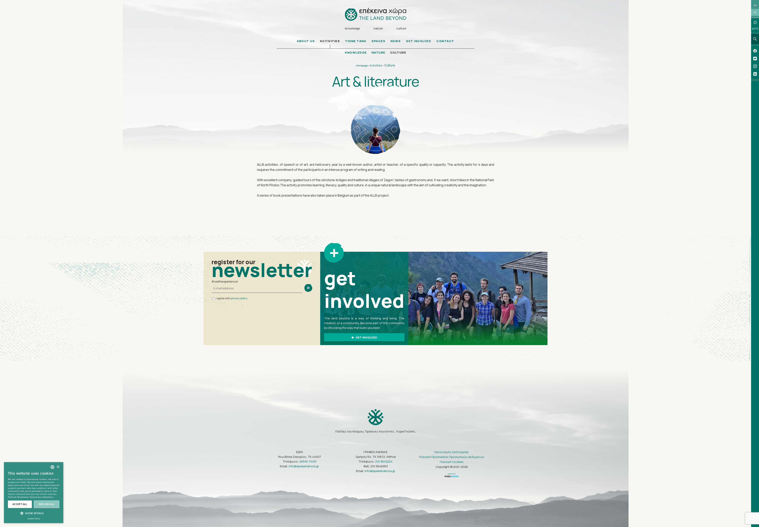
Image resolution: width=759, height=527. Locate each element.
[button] (33, 513)
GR (755, 5)
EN (755, 12)
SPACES (378, 41)
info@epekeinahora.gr (304, 466)
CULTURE (398, 53)
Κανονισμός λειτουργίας (451, 452)
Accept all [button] (19, 504)
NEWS (396, 41)
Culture (389, 65)
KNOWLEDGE (356, 53)
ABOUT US (306, 41)
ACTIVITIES (330, 41)
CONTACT (445, 41)
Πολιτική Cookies (452, 462)
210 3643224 (384, 461)
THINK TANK (355, 41)
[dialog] (33, 492)
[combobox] (52, 467)
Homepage (362, 65)
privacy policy (239, 298)
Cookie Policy (33, 518)
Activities (376, 65)
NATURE (378, 53)
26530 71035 (307, 461)
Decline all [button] (47, 504)
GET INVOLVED (418, 41)
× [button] (57, 467)
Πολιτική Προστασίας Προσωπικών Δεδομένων (451, 457)
